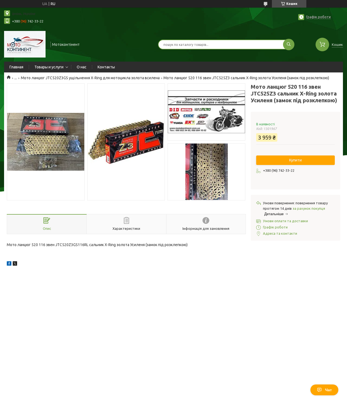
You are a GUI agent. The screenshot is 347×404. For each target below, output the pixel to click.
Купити (295, 160)
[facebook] (9, 264)
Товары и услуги (48, 67)
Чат (328, 390)
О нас (81, 67)
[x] (15, 264)
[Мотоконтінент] (25, 44)
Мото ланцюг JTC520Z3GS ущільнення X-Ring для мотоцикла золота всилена (90, 78)
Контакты (106, 67)
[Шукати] (288, 44)
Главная (16, 67)
